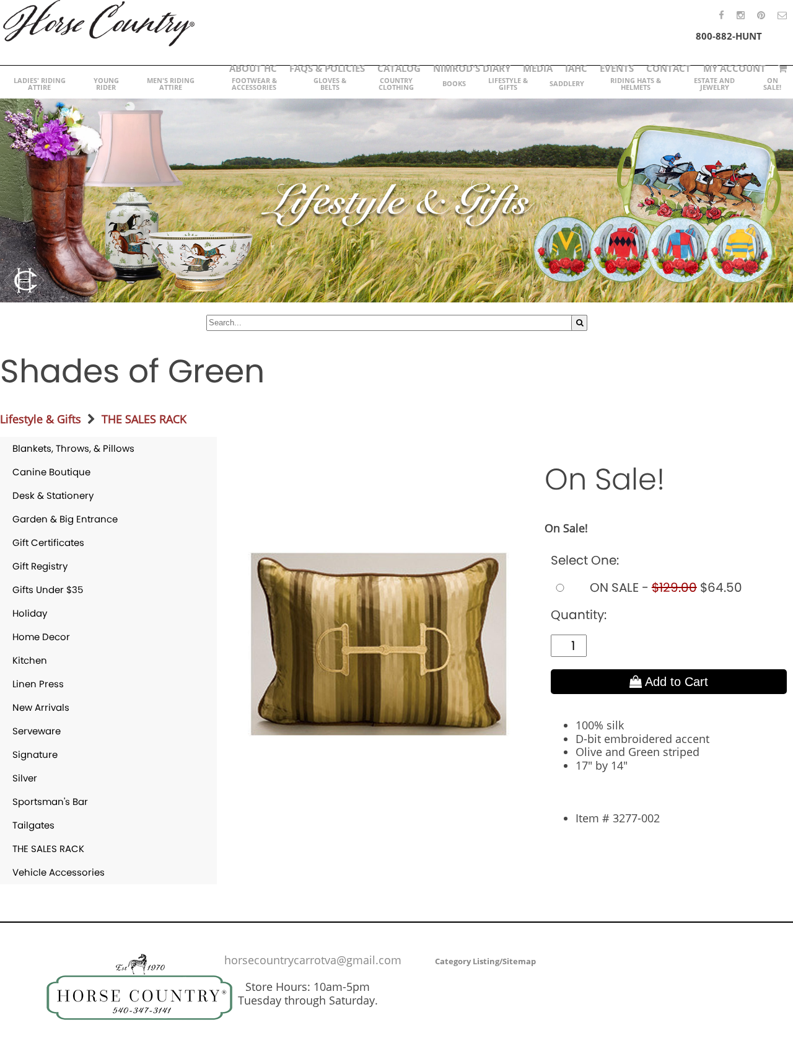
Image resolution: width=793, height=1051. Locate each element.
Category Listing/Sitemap (485, 961)
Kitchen (29, 660)
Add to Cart (675, 681)
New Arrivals (40, 707)
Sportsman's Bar (50, 801)
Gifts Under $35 (47, 589)
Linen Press (38, 683)
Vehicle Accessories (58, 872)
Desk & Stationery (53, 495)
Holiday (29, 613)
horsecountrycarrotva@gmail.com (312, 959)
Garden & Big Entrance (65, 519)
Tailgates (33, 825)
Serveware (36, 730)
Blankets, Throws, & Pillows (73, 448)
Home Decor (41, 636)
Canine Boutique (51, 471)
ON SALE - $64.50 (664, 587)
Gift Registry (40, 566)
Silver (24, 778)
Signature (35, 754)
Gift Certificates (48, 542)
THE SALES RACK (144, 418)
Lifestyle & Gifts (40, 418)
